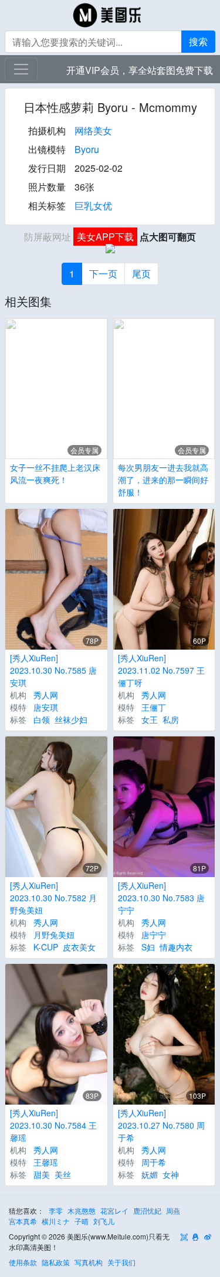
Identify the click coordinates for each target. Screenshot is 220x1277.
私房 (171, 719)
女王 (149, 719)
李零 (56, 1210)
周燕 (173, 1210)
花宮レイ (114, 1210)
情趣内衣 (176, 947)
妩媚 (149, 1174)
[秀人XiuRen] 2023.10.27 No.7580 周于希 (161, 1125)
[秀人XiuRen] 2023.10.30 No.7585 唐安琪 (53, 670)
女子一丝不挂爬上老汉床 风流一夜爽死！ (55, 473)
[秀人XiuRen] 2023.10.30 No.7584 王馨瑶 (53, 1125)
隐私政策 (56, 1262)
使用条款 (23, 1262)
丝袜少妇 (71, 719)
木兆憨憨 (81, 1210)
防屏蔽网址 (47, 236)
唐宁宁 (153, 934)
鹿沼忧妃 (147, 1210)
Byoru (87, 149)
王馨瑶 (45, 1162)
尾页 (141, 273)
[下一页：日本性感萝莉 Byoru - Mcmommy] (110, 253)
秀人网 (45, 695)
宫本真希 (23, 1221)
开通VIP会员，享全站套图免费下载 (139, 70)
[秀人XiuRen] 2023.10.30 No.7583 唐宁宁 (161, 897)
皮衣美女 (79, 947)
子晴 (82, 1221)
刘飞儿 (103, 1221)
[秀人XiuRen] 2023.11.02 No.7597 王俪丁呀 (161, 670)
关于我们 (121, 1262)
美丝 (63, 1174)
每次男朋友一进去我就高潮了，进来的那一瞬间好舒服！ (163, 479)
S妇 (148, 947)
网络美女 (93, 130)
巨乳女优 (93, 205)
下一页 (103, 273)
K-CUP (45, 947)
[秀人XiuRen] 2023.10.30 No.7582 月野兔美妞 (53, 897)
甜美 (41, 1174)
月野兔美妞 (54, 934)
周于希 (153, 1162)
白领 (41, 719)
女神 (171, 1174)
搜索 (198, 41)
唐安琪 (45, 707)
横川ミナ (56, 1221)
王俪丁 (153, 707)
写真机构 (89, 1262)
